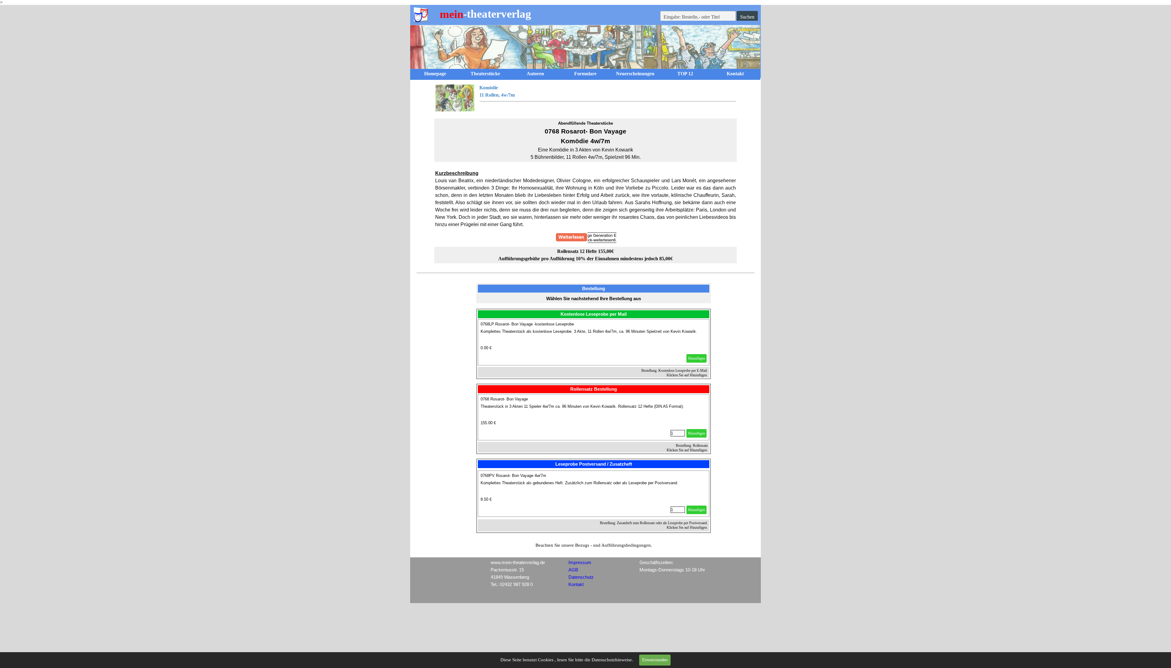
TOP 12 (685, 73)
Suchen (747, 17)
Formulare (585, 73)
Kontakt (735, 73)
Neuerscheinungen (635, 73)
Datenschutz (581, 577)
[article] (594, 342)
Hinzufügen (696, 358)
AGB (573, 569)
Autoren (535, 73)
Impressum (579, 562)
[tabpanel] (585, 98)
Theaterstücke (485, 73)
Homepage (435, 73)
